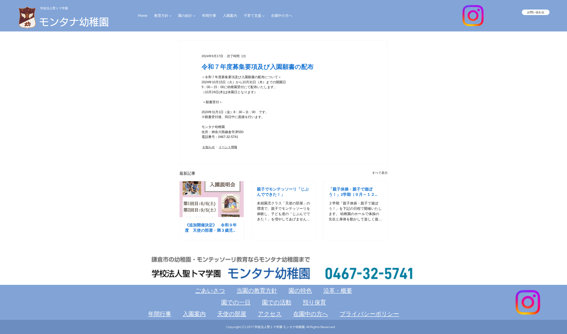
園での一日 (235, 302)
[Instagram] (473, 16)
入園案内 (194, 314)
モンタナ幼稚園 (74, 22)
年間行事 (159, 314)
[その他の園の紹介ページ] (194, 16)
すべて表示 (380, 173)
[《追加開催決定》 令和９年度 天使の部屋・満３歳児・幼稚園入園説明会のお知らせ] (212, 199)
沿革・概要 (337, 290)
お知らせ (208, 147)
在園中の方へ (310, 314)
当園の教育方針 (257, 290)
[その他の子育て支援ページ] (263, 16)
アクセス (270, 314)
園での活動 (276, 302)
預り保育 (314, 302)
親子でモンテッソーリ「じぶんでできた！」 (283, 191)
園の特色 (300, 290)
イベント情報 (228, 147)
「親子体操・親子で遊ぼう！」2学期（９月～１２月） (352, 191)
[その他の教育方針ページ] (170, 16)
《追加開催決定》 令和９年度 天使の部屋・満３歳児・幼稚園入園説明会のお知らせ (211, 227)
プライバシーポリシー (369, 314)
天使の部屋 (231, 314)
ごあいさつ (210, 290)
